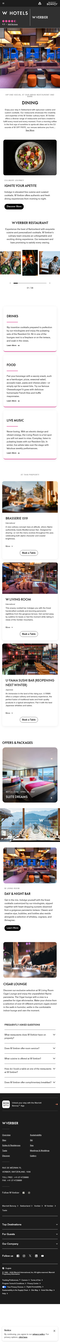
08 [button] (32, 288)
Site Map (34, 1290)
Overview (6, 1135)
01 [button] (28, 288)
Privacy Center (33, 1283)
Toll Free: (15, 1177)
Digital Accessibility (34, 1287)
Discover (6, 1156)
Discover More (14, 206)
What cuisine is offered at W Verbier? (22, 1058)
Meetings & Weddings (39, 1150)
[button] (40, 3)
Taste (4, 1150)
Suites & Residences (11, 1145)
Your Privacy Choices (14, 1287)
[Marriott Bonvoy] (51, 3)
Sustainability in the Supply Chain (15, 1290)
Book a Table (29, 553)
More (8, 546)
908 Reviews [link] (13, 24)
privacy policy (39, 1334)
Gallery (33, 1156)
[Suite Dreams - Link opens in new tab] (30, 775)
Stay (4, 1140)
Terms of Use (36, 1280)
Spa (31, 1145)
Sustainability (36, 1135)
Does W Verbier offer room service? (21, 1048)
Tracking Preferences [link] (10, 1280)
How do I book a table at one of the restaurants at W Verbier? (27, 1070)
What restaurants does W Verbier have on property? (25, 1036)
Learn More (11, 345)
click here (23, 1337)
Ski (31, 1140)
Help (4, 1294)
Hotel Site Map (47, 1290)
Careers (24, 1280)
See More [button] (30, 130)
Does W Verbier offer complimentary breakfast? (27, 1082)
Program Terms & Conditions (13, 1283)
